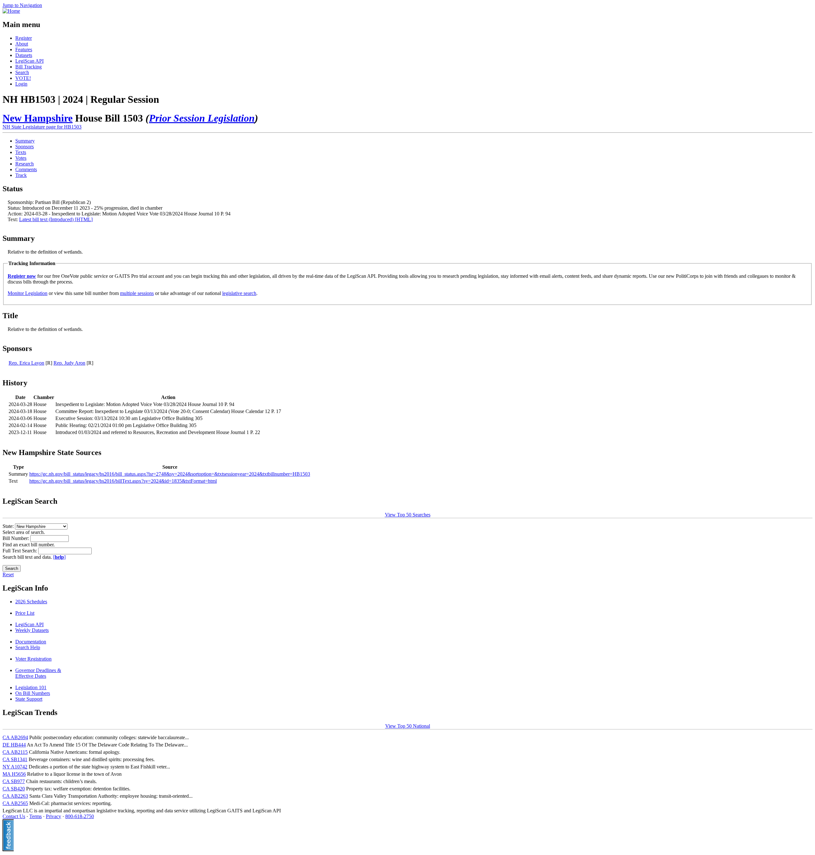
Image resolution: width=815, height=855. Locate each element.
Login (21, 84)
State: (9, 526)
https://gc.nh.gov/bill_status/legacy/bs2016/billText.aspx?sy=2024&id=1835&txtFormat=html (123, 481)
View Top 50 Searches (407, 514)
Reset (8, 574)
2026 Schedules (31, 601)
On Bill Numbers (32, 693)
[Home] (11, 11)
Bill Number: (16, 538)
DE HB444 (14, 744)
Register (23, 38)
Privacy (53, 816)
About (21, 43)
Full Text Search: (20, 550)
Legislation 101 (30, 687)
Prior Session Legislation (202, 118)
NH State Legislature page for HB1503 (42, 127)
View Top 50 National (407, 726)
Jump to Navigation (22, 5)
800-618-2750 (79, 816)
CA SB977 (14, 781)
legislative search (239, 293)
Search (22, 72)
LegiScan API (29, 61)
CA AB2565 (15, 803)
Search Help (27, 647)
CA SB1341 (15, 759)
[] (59, 557)
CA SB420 (14, 788)
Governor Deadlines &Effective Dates (38, 673)
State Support (28, 699)
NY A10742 (15, 766)
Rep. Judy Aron (69, 363)
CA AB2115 (15, 752)
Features (23, 49)
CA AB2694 (15, 737)
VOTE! (23, 78)
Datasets (23, 55)
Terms (35, 816)
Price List (24, 613)
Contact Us (14, 816)
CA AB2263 (15, 796)
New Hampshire (38, 118)
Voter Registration (33, 659)
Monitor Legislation (27, 293)
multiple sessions (137, 293)
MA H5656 (14, 774)
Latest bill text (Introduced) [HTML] (56, 219)
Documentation (30, 641)
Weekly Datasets (32, 630)
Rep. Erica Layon (26, 363)
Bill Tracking (28, 66)
